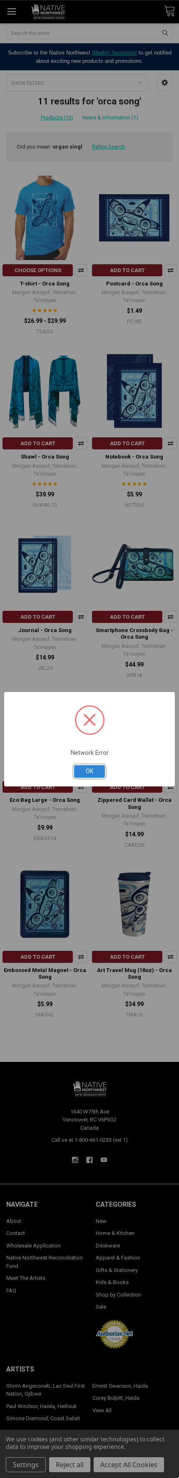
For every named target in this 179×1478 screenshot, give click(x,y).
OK (89, 771)
